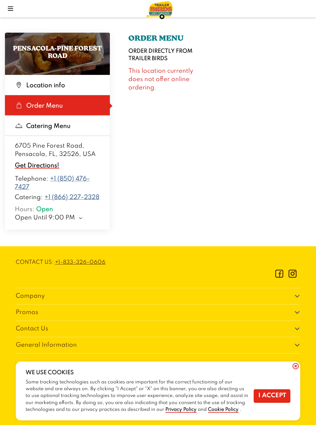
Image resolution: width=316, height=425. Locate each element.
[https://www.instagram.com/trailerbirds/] (293, 276)
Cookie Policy (223, 409)
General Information (46, 345)
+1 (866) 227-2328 (71, 197)
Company (30, 296)
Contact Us (32, 329)
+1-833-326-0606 (80, 262)
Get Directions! (37, 166)
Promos (27, 312)
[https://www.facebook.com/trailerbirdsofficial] (279, 276)
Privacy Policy (181, 409)
